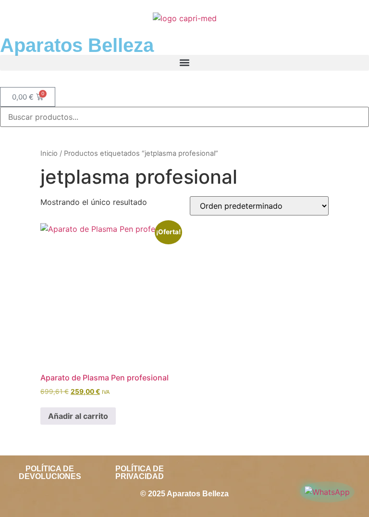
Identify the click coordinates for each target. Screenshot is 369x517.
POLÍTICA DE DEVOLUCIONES (50, 472)
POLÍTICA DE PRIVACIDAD (139, 472)
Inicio (49, 153)
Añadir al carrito (78, 416)
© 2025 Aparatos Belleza (184, 494)
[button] (184, 63)
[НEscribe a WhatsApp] (327, 492)
